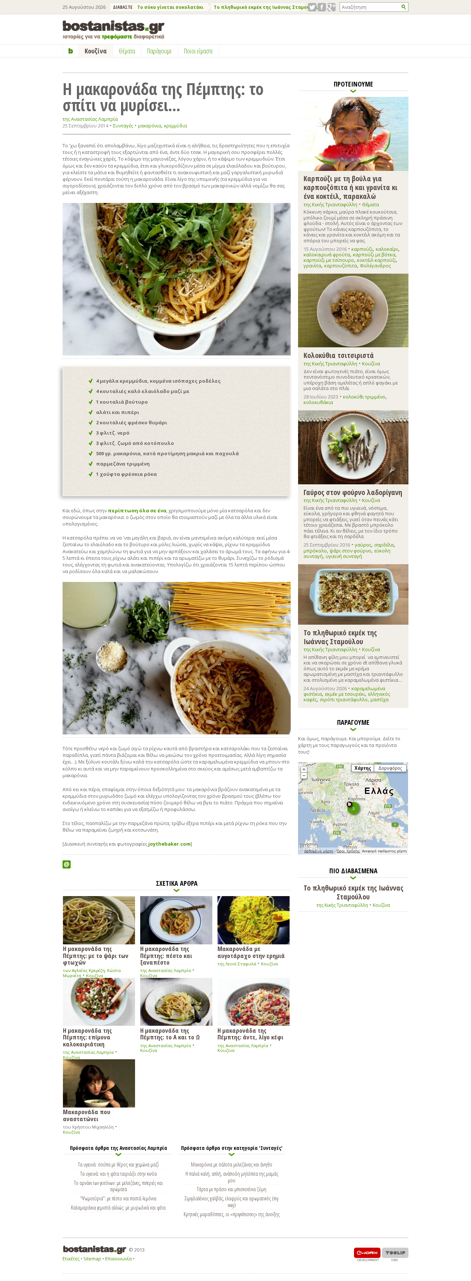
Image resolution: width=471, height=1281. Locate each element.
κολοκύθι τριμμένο (364, 396)
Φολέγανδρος (375, 265)
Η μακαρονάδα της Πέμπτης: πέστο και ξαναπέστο (166, 955)
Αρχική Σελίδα (71, 51)
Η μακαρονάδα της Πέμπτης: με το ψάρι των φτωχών (95, 955)
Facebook (322, 7)
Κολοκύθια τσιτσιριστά (339, 354)
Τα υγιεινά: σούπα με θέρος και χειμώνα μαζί (118, 1164)
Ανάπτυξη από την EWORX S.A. (367, 1254)
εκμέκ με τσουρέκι (345, 694)
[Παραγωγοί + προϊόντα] (353, 853)
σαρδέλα (384, 544)
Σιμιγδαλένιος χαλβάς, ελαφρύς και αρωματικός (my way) (232, 1201)
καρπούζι (362, 249)
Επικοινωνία (118, 1259)
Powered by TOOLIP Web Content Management (395, 1254)
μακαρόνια (149, 126)
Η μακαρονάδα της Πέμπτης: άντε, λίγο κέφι (250, 1033)
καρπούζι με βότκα (374, 254)
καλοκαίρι (387, 249)
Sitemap (92, 1259)
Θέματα (370, 204)
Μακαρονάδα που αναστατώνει (86, 1115)
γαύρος (363, 544)
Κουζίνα (94, 975)
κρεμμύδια (175, 126)
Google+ (331, 7)
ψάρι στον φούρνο (350, 550)
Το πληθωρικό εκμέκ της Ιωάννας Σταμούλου (266, 7)
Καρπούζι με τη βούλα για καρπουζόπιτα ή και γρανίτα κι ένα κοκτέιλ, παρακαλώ (350, 186)
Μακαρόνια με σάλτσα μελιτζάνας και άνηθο (231, 1164)
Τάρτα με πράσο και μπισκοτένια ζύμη (231, 1189)
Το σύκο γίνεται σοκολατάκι (170, 7)
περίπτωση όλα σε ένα (137, 510)
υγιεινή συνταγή (344, 556)
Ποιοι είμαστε (198, 50)
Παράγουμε (159, 50)
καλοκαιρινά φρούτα (327, 254)
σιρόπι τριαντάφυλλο (344, 699)
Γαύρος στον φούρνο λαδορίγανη (353, 491)
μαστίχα (380, 699)
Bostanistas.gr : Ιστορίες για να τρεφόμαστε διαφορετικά (113, 30)
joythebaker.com (169, 843)
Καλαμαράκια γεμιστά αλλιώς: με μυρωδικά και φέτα (118, 1207)
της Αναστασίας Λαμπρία (90, 119)
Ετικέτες (71, 1259)
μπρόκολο (315, 550)
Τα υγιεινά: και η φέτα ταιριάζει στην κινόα (118, 1173)
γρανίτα (312, 265)
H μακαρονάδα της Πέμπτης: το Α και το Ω (170, 1033)
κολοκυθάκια (318, 402)
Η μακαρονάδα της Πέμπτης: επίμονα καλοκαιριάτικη (87, 1036)
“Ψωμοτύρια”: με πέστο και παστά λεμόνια (118, 1198)
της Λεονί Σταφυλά (236, 963)
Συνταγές (123, 125)
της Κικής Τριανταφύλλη (330, 204)
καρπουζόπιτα (340, 265)
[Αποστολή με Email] (67, 864)
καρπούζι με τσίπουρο (329, 260)
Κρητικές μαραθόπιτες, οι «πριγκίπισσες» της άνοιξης (232, 1214)
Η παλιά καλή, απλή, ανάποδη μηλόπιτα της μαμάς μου (231, 1177)
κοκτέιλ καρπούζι (376, 260)
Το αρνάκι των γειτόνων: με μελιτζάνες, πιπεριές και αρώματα (118, 1186)
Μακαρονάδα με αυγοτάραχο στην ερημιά (251, 951)
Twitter (312, 7)
